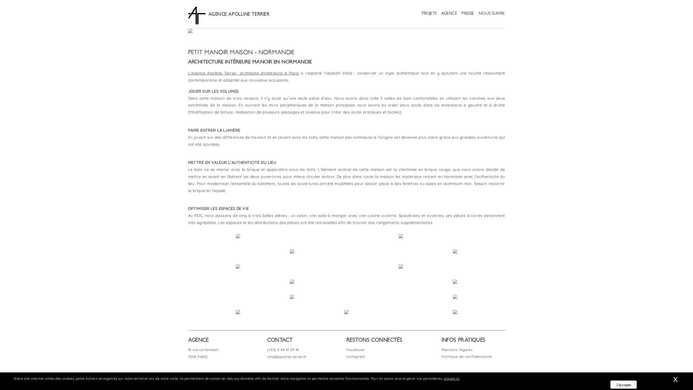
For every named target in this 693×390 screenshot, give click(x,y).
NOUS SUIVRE (492, 13)
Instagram (355, 356)
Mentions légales (457, 349)
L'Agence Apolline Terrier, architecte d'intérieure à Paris (243, 73)
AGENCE (449, 13)
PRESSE (468, 13)
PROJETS (429, 13)
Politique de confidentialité (467, 356)
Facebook (355, 349)
